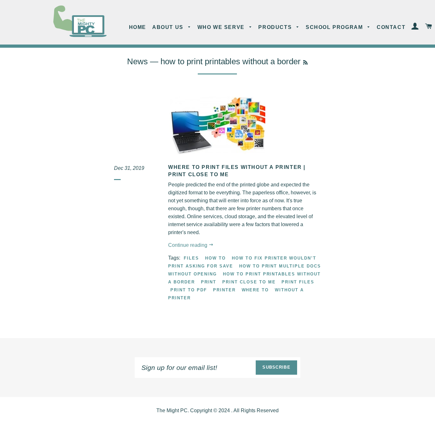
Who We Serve (221, 27)
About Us (168, 27)
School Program (335, 27)
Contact (391, 27)
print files (298, 282)
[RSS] (305, 62)
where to (255, 290)
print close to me (248, 282)
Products (275, 27)
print (209, 282)
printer (224, 290)
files (191, 258)
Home (137, 27)
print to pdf (188, 290)
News (137, 61)
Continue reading (188, 245)
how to (215, 258)
